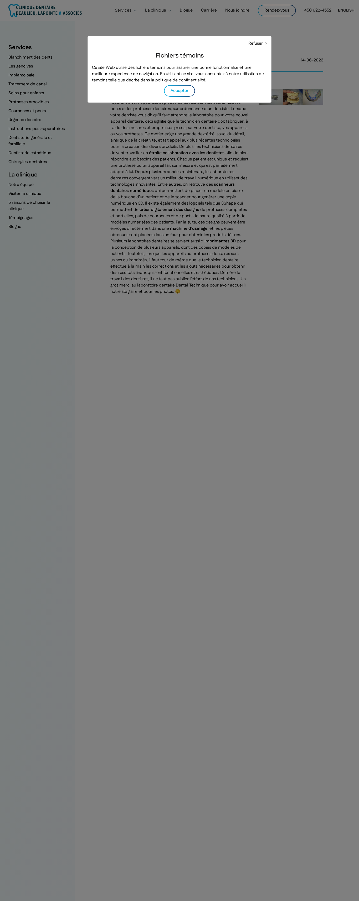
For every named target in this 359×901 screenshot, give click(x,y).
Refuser (257, 43)
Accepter (179, 91)
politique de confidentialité (180, 80)
